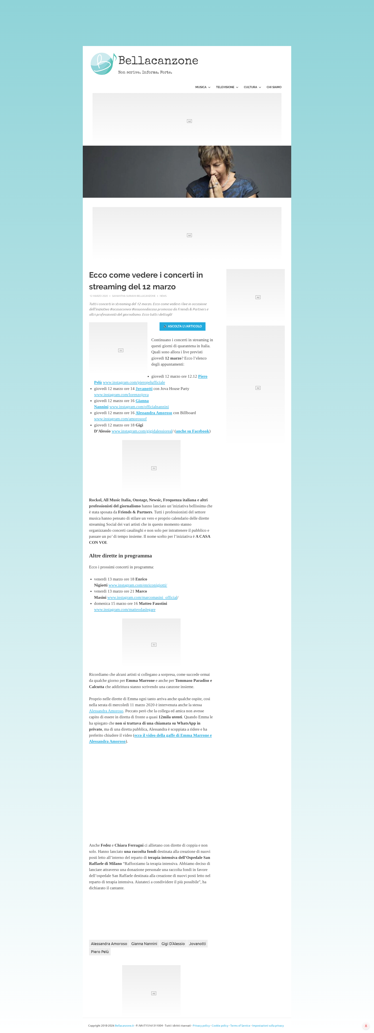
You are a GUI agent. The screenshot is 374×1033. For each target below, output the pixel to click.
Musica (200, 87)
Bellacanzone (158, 62)
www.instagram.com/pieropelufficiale (134, 382)
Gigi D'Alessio (173, 943)
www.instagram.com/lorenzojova (121, 394)
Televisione (225, 87)
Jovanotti (144, 388)
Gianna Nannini (144, 943)
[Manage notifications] (366, 1026)
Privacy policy (201, 1025)
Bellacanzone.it (124, 1025)
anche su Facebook (192, 431)
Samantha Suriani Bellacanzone (133, 295)
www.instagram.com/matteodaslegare (124, 609)
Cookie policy (220, 1025)
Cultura (250, 87)
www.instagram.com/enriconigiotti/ (137, 585)
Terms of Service (240, 1025)
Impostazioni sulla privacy (268, 1025)
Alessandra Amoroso (154, 412)
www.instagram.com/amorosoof (120, 418)
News (163, 295)
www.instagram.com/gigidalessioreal (142, 431)
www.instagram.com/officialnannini (139, 406)
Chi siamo (274, 87)
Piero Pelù (100, 951)
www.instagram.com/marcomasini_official (142, 597)
